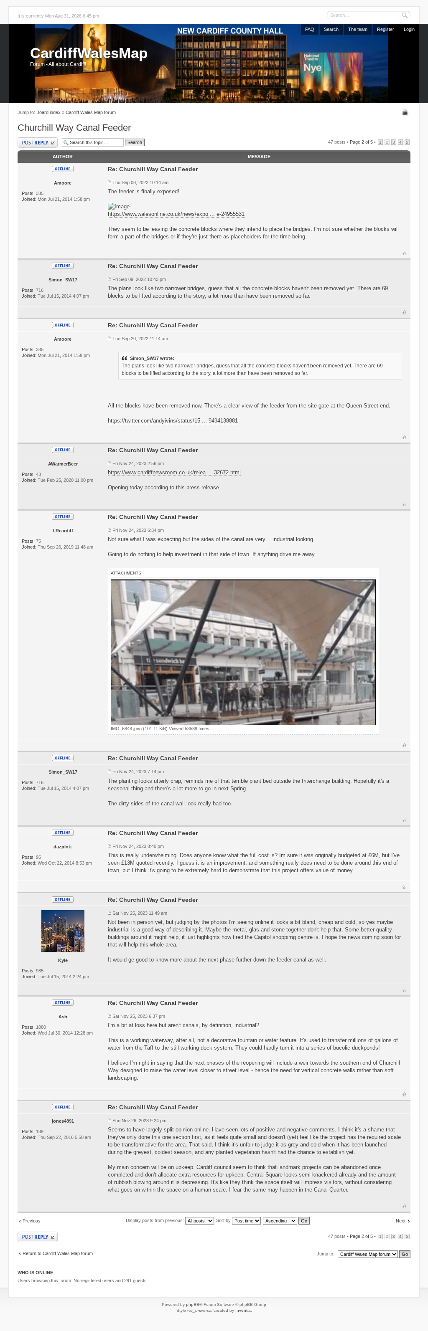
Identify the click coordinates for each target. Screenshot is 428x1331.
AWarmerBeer (63, 463)
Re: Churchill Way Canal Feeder (153, 169)
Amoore (62, 182)
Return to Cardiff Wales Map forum (58, 1253)
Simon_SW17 (62, 279)
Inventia (243, 1310)
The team (357, 29)
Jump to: (325, 1253)
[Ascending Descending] (287, 1220)
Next (400, 1220)
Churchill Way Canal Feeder (74, 127)
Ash (63, 1016)
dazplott (63, 846)
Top (404, 253)
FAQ (309, 29)
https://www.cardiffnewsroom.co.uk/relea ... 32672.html (174, 472)
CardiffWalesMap (89, 53)
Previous (32, 1220)
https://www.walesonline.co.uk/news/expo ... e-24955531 (176, 214)
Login (409, 29)
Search (331, 29)
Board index (48, 112)
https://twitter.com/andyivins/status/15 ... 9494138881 (173, 421)
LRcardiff (63, 530)
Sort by (224, 1220)
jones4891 (63, 1121)
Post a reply (29, 139)
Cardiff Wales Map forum (91, 112)
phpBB (192, 1304)
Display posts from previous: (155, 1220)
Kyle (63, 960)
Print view (406, 112)
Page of (361, 141)
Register (385, 29)
